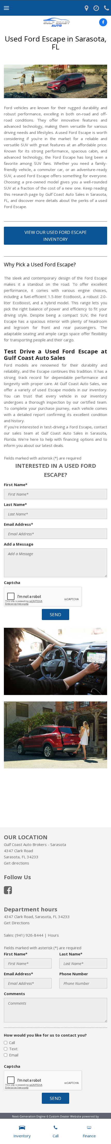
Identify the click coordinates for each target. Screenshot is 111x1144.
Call (12, 1042)
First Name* (15, 484)
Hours (53, 935)
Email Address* (18, 524)
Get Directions (17, 922)
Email (13, 1054)
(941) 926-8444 (29, 935)
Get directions (16, 863)
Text (13, 1048)
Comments (14, 993)
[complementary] (95, 1128)
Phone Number (73, 973)
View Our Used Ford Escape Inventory (56, 235)
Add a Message (18, 544)
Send (55, 614)
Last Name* (15, 504)
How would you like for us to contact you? (45, 1035)
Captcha (12, 582)
